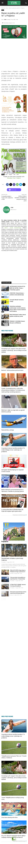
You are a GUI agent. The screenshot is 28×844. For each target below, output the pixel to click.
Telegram (18, 178)
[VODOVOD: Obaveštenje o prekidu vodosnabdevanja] (5, 295)
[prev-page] (2, 599)
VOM (5, 19)
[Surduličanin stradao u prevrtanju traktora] (14, 550)
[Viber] (14, 184)
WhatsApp (9, 178)
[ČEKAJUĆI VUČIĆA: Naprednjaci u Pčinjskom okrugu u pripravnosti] (5, 572)
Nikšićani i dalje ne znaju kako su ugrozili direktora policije (13, 411)
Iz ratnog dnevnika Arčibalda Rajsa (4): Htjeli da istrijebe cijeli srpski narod (12, 510)
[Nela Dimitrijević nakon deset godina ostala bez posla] (5, 316)
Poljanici (10, 174)
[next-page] (5, 599)
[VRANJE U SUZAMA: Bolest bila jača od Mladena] (5, 323)
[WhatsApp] (17, 184)
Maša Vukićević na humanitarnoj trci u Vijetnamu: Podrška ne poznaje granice (12, 490)
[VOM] (6, 209)
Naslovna (3, 8)
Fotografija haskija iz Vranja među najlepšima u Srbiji (7, 198)
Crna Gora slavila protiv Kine (9, 817)
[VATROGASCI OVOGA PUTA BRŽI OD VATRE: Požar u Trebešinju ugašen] (5, 288)
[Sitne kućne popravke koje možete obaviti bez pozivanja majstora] (5, 593)
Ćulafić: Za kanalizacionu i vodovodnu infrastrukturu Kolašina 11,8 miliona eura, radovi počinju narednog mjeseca (13, 390)
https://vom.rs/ (13, 209)
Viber (14, 178)
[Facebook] (7, 184)
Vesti (7, 8)
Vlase (18, 174)
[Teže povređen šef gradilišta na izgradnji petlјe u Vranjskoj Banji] (5, 579)
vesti (14, 174)
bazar (6, 174)
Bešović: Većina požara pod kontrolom (12, 370)
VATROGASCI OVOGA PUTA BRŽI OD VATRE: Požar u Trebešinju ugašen (17, 288)
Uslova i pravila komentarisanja (12, 227)
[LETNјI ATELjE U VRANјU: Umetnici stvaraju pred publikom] (5, 586)
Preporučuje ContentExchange (19, 514)
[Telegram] (20, 184)
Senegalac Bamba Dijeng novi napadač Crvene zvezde (12, 470)
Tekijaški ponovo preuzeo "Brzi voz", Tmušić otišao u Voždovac (13, 756)
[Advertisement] (14, 54)
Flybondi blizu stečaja (7, 430)
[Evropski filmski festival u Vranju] (5, 301)
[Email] (23, 184)
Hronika (3, 555)
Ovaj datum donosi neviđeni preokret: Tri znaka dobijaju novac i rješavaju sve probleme (13, 449)
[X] (10, 184)
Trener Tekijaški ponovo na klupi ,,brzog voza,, (12, 798)
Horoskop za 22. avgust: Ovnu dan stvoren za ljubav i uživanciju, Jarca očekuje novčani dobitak (13, 350)
